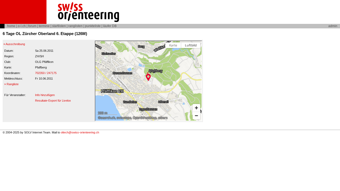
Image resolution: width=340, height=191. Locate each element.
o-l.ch (22, 26)
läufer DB (110, 26)
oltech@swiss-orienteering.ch (80, 132)
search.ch (108, 117)
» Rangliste (11, 84)
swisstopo (124, 117)
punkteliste (93, 26)
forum (32, 26)
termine (44, 26)
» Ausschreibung (14, 44)
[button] (148, 77)
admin (332, 26)
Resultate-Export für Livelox (53, 100)
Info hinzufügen (45, 95)
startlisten (59, 26)
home (11, 26)
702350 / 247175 (46, 73)
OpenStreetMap (144, 117)
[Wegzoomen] (196, 115)
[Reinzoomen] (196, 108)
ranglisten (75, 26)
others (163, 117)
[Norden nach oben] (196, 54)
